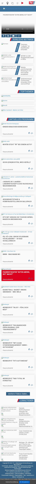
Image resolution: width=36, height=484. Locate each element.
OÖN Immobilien (19, 473)
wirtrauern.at (20, 477)
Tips (24, 475)
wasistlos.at (30, 475)
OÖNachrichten (9, 473)
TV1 (7, 472)
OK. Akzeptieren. (24, 482)
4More (14, 477)
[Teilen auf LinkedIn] (8, 35)
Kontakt (11, 466)
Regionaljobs (18, 475)
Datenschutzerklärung (27, 466)
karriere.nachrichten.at (16, 472)
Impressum (17, 466)
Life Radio (26, 472)
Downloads (5, 466)
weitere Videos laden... (18, 394)
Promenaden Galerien (8, 475)
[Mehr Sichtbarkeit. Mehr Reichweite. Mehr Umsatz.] (18, 8)
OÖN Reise (28, 473)
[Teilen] (13, 35)
